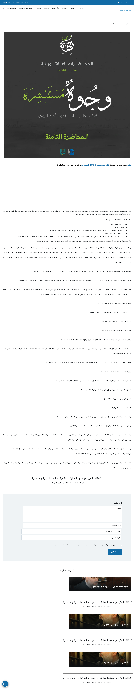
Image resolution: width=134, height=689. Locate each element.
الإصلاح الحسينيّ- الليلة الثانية (116, 662)
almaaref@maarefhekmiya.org (11, 2)
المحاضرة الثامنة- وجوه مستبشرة (121, 24)
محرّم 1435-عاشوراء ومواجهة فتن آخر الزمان (110, 586)
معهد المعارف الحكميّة (118, 165)
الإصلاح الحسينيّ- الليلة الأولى (116, 624)
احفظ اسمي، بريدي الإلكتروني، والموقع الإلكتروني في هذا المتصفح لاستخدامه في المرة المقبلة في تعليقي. (87, 545)
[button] (4, 7)
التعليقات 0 (61, 165)
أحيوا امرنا (70, 165)
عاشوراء (78, 165)
